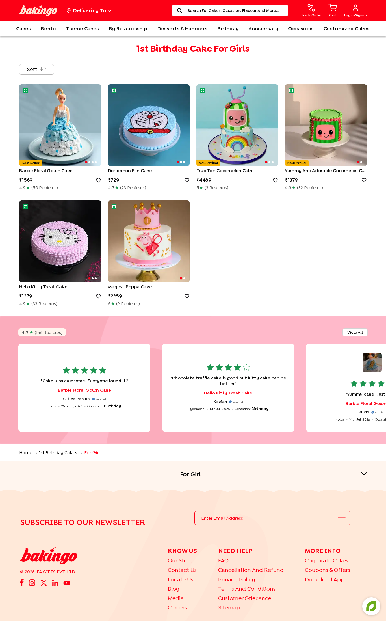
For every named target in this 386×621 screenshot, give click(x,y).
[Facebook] (22, 582)
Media (176, 598)
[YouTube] (66, 582)
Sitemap (229, 607)
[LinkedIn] (55, 582)
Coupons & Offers (327, 570)
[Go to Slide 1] (86, 162)
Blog (173, 589)
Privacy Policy (236, 579)
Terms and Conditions (247, 589)
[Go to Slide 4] (96, 162)
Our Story (180, 560)
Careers (177, 607)
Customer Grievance (244, 598)
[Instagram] (32, 582)
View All (355, 332)
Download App (324, 579)
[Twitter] (43, 582)
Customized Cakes (347, 28)
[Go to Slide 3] (93, 162)
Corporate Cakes (326, 560)
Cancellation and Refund (251, 570)
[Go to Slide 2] (89, 162)
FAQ (223, 560)
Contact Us (182, 570)
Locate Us (180, 579)
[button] (60, 125)
